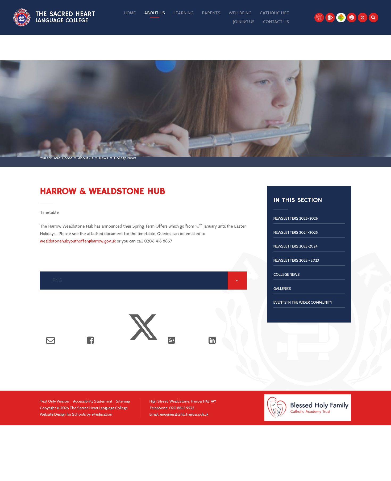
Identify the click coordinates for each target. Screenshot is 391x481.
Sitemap (123, 401)
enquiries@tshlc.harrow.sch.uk (184, 414)
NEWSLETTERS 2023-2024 (295, 246)
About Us (85, 158)
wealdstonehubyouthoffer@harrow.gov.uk (78, 241)
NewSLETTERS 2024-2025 (295, 232)
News (103, 158)
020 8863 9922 (182, 407)
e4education (101, 414)
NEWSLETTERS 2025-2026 (295, 218)
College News (125, 158)
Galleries (282, 288)
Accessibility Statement (92, 401)
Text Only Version (54, 401)
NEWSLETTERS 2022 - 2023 (296, 260)
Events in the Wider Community (302, 302)
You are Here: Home (56, 158)
